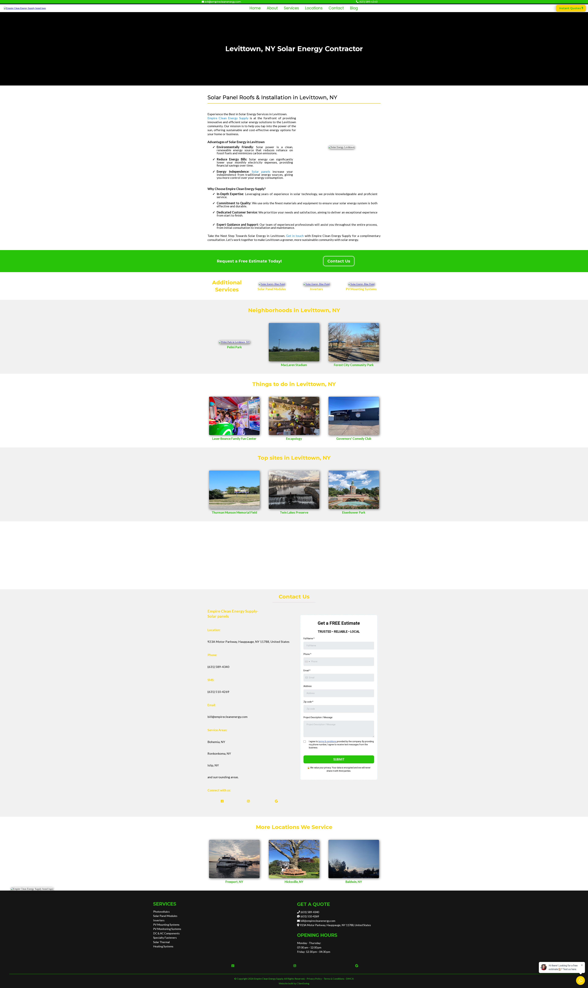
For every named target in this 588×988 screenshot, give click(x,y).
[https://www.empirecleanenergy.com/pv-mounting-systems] (361, 284)
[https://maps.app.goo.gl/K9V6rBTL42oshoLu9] (294, 489)
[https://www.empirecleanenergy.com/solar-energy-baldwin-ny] (353, 858)
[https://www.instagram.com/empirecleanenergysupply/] (249, 801)
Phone (307, 654)
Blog (354, 8)
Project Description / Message (317, 717)
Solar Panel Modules (165, 916)
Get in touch (295, 236)
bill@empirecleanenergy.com (223, 1)
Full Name (309, 638)
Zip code (308, 702)
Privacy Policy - (315, 978)
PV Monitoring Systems (167, 929)
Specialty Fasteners (165, 937)
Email (306, 670)
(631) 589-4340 (368, 1)
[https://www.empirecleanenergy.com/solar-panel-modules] (272, 284)
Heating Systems (163, 946)
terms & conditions (327, 741)
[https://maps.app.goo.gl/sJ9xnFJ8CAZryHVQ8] (353, 489)
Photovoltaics (161, 911)
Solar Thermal (161, 942)
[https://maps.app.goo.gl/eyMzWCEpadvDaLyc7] (294, 415)
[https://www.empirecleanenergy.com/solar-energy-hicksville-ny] (294, 858)
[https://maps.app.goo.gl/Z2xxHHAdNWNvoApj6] (294, 341)
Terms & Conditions (334, 978)
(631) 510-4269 (310, 916)
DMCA (350, 978)
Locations (313, 8)
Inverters (158, 920)
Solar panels (261, 171)
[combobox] (307, 661)
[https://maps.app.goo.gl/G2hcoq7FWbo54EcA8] (234, 489)
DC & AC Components (166, 933)
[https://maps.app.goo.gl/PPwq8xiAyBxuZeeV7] (234, 415)
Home (255, 8)
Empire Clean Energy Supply (227, 118)
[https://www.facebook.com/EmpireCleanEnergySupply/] (221, 801)
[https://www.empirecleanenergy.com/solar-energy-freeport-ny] (234, 858)
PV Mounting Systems (166, 924)
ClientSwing (303, 983)
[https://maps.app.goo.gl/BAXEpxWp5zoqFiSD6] (234, 342)
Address (307, 686)
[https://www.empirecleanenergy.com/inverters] (316, 284)
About (272, 8)
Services (291, 8)
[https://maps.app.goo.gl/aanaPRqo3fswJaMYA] (353, 341)
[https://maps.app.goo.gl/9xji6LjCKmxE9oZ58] (353, 415)
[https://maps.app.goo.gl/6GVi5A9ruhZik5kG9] (277, 801)
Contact (336, 8)
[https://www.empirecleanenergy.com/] (25, 8)
